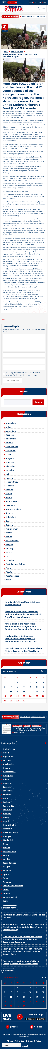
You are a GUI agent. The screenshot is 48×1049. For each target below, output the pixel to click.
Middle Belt (10, 517)
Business (9, 435)
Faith (7, 474)
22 (17, 696)
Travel (8, 568)
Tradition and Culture (15, 564)
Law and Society (13, 509)
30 (24, 701)
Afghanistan (11, 423)
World (8, 580)
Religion (9, 544)
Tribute (8, 572)
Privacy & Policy (33, 1041)
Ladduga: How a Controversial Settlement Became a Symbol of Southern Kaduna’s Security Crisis (21, 639)
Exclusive (9, 470)
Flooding (9, 490)
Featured (9, 486)
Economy (9, 462)
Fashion (9, 478)
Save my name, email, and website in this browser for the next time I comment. (23, 373)
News (7, 521)
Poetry (8, 533)
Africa (13, 52)
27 (5, 701)
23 (24, 696)
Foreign (8, 493)
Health (8, 497)
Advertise (19, 1041)
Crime (8, 454)
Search (24, 391)
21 (11, 696)
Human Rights (12, 501)
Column (9, 443)
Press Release (12, 540)
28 (11, 701)
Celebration (11, 439)
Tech (7, 556)
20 (4, 696)
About (10, 1041)
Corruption (10, 450)
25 (37, 696)
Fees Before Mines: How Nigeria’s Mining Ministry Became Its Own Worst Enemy (23, 649)
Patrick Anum (11, 529)
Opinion (9, 525)
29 (17, 701)
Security (9, 548)
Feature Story (11, 482)
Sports (8, 552)
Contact (24, 1046)
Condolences (11, 446)
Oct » (43, 671)
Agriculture (10, 431)
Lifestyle (9, 513)
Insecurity (10, 505)
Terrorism (19, 52)
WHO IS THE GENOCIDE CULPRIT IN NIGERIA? (26, 729)
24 (30, 696)
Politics (8, 537)
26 (43, 696)
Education (10, 466)
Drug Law (9, 458)
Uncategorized (12, 576)
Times (6, 52)
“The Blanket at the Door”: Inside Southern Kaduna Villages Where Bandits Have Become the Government (23, 626)
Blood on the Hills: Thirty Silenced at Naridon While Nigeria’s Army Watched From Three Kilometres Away (23, 614)
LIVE (7, 1016)
